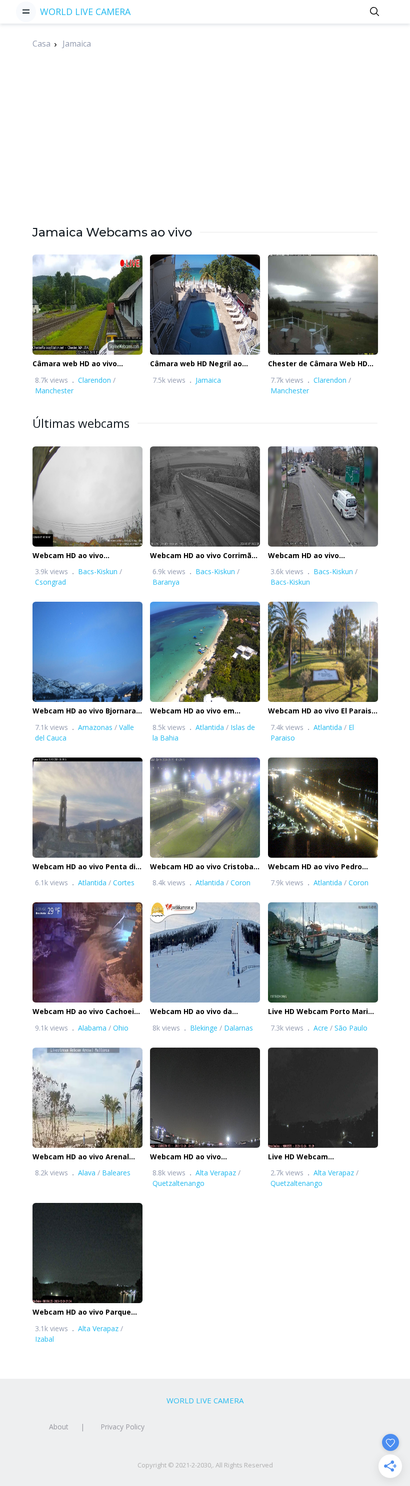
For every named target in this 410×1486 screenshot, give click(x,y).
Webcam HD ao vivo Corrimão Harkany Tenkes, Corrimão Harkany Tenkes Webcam (203, 556)
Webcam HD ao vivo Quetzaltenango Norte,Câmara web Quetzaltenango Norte (191, 1157)
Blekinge (204, 1028)
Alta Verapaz (216, 1172)
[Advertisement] (205, 154)
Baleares (116, 1172)
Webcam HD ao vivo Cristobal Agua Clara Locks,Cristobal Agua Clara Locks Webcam (203, 867)
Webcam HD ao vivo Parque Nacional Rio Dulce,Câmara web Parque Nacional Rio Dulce (81, 1312)
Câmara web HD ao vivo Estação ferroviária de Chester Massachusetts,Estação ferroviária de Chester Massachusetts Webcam (77, 364)
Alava (87, 1172)
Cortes (123, 882)
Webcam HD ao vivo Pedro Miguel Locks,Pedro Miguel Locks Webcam (316, 867)
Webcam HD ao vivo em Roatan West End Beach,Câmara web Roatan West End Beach (198, 711)
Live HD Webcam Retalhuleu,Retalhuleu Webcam (308, 1157)
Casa (41, 43)
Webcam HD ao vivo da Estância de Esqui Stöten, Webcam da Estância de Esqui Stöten (204, 1012)
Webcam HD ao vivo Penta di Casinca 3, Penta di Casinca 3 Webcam (84, 867)
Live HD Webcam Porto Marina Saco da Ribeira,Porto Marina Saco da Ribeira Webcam (322, 1012)
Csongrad (50, 582)
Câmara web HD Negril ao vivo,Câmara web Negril (196, 364)
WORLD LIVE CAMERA (85, 12)
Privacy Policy (122, 1426)
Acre (321, 1028)
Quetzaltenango (178, 1183)
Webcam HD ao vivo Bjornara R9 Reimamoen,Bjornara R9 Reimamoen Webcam (84, 711)
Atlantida (210, 727)
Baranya (166, 582)
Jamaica (76, 43)
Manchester (54, 390)
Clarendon (94, 380)
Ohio (120, 1028)
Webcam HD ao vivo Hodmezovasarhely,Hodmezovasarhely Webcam (102, 556)
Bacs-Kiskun (98, 571)
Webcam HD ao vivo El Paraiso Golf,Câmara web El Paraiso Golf (322, 711)
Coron (240, 882)
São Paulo (351, 1028)
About (58, 1426)
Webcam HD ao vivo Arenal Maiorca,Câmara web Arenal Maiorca (83, 1157)
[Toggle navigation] (26, 12)
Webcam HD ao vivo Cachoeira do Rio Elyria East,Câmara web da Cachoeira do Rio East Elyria (87, 1012)
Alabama (92, 1028)
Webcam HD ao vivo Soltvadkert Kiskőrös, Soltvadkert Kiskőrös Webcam (322, 556)
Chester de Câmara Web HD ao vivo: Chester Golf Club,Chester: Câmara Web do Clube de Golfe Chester (321, 364)
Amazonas (95, 727)
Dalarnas (238, 1028)
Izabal (44, 1339)
